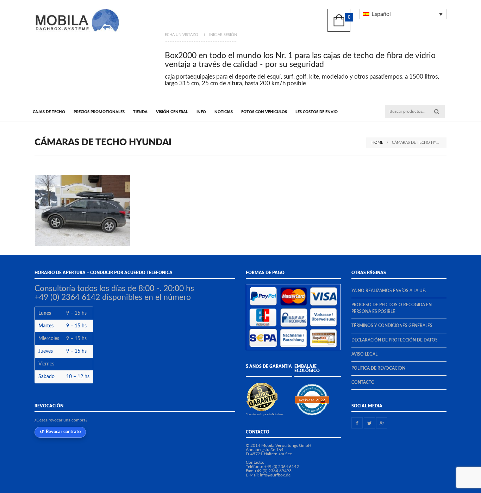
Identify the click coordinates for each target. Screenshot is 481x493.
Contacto (363, 382)
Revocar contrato (63, 431)
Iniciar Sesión (223, 35)
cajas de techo (49, 112)
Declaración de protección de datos (394, 340)
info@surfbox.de (275, 475)
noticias (223, 112)
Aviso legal (364, 354)
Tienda (140, 112)
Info (201, 112)
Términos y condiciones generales (391, 325)
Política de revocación (378, 368)
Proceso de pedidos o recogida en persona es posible (391, 308)
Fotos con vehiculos (264, 112)
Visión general (172, 112)
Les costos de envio (316, 112)
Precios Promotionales (99, 112)
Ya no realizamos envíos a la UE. (388, 291)
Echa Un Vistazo (181, 35)
